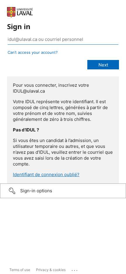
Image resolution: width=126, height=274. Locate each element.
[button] (63, 191)
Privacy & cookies (51, 270)
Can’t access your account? (33, 52)
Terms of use (19, 270)
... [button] (75, 269)
